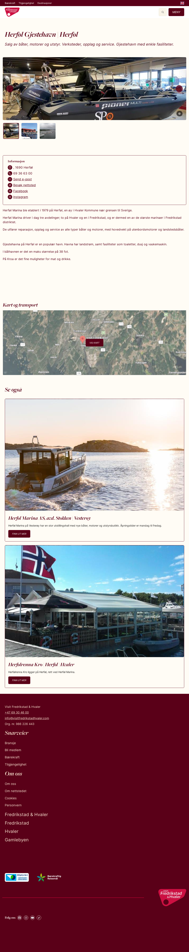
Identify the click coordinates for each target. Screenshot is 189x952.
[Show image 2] (29, 131)
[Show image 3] (47, 131)
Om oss (10, 784)
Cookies (11, 798)
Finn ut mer (19, 533)
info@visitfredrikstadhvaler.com (27, 718)
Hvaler (11, 831)
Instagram (20, 197)
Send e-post (22, 179)
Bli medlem (13, 750)
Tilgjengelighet (26, 3)
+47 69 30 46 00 (17, 712)
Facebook (20, 191)
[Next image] (179, 88)
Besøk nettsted (24, 185)
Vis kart (94, 342)
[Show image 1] (11, 131)
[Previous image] (9, 88)
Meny (176, 12)
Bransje (10, 743)
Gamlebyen (17, 839)
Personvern (13, 805)
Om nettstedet (15, 791)
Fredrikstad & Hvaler (26, 814)
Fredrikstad (17, 823)
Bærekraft (10, 3)
